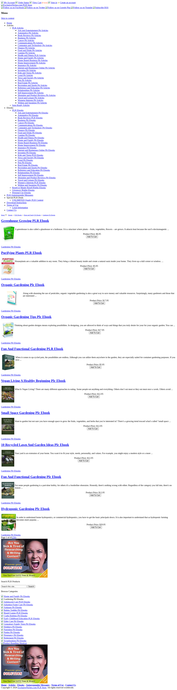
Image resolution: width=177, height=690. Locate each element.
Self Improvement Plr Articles (31, 93)
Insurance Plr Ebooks (27, 148)
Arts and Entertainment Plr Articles (33, 30)
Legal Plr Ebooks (25, 160)
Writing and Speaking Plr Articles (32, 103)
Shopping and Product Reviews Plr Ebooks (37, 177)
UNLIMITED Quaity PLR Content (27, 200)
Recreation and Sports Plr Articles (32, 85)
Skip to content (7, 18)
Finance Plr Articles (26, 48)
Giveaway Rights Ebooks (23, 190)
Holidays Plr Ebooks (13, 627)
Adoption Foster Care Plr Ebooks (18, 604)
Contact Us (11, 210)
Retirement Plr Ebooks (14, 638)
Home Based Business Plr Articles (33, 60)
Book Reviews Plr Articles (29, 35)
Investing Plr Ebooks (27, 153)
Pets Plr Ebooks (25, 163)
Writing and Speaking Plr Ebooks (32, 185)
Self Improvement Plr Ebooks (31, 175)
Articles (11, 685)
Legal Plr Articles (25, 75)
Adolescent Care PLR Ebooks (17, 602)
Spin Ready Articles (21, 105)
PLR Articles (18, 28)
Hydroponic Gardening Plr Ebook (25, 509)
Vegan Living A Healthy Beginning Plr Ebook (33, 381)
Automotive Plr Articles (28, 33)
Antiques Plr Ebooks (13, 607)
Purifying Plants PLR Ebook (21, 253)
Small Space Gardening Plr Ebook (25, 413)
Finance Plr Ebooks (26, 130)
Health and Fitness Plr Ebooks (31, 138)
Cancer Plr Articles (26, 40)
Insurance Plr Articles (27, 65)
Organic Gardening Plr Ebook (22, 285)
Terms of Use (12, 205)
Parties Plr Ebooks (12, 632)
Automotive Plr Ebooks (28, 115)
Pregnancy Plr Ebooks (13, 635)
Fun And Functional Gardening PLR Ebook (32, 349)
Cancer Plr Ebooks (26, 123)
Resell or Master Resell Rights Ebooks (29, 187)
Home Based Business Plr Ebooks (33, 143)
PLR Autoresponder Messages (20, 195)
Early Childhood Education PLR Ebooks (22, 618)
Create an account (68, 2)
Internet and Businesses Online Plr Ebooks (36, 150)
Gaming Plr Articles (26, 53)
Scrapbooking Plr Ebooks (15, 641)
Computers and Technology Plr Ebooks (35, 128)
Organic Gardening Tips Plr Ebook (26, 317)
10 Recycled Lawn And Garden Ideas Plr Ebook (35, 445)
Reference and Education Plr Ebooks (34, 170)
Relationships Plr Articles (29, 90)
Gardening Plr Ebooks (49, 215)
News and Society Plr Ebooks (31, 158)
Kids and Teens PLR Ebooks (30, 155)
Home (9, 23)
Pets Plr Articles (25, 80)
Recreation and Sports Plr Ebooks (32, 168)
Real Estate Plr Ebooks (28, 165)
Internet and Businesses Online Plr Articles (36, 68)
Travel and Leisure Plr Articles (31, 98)
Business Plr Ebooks (27, 120)
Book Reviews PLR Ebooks (30, 118)
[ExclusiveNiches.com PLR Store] (16, 5)
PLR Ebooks (18, 110)
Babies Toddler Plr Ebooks (15, 610)
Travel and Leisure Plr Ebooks (31, 180)
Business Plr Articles (27, 38)
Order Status (23, 2)
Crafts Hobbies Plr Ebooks (15, 616)
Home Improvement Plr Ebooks (31, 145)
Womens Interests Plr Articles (30, 100)
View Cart (36, 2)
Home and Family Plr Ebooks (31, 140)
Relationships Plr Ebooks (29, 172)
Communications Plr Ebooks (30, 125)
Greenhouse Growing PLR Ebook (25, 221)
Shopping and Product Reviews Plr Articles (37, 95)
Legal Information (20, 207)
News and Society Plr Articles (31, 78)
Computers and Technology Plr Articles (35, 45)
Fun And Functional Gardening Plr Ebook (31, 477)
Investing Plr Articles (27, 70)
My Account (9, 2)
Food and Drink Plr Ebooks (30, 133)
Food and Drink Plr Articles (30, 50)
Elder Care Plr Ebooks (14, 621)
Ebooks (10, 215)
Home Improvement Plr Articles (31, 63)
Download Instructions (17, 202)
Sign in (54, 2)
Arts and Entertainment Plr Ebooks (33, 113)
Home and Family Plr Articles (31, 58)
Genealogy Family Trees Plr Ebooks (20, 624)
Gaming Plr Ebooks (26, 135)
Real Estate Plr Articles (28, 83)
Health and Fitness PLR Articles (32, 55)
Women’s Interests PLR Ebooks (31, 182)
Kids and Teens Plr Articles (29, 73)
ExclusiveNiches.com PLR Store (32, 687)
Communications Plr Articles (30, 43)
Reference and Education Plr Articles (34, 88)
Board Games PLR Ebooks (16, 613)
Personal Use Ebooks (21, 192)
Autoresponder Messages (38, 685)
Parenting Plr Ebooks (13, 629)
